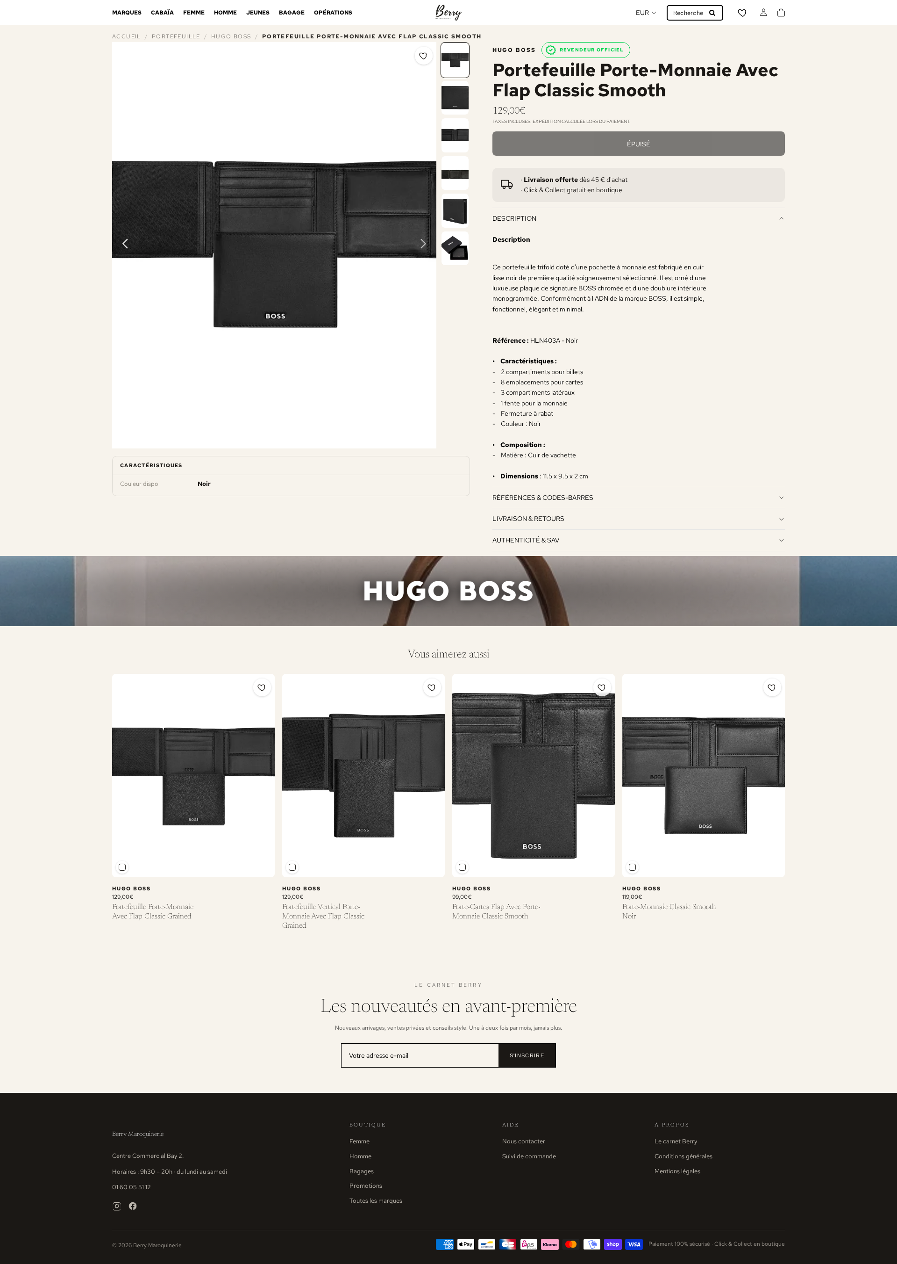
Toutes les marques (375, 1201)
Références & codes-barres (542, 497)
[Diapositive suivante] (425, 245)
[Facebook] (132, 1206)
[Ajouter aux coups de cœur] (424, 56)
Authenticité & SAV (525, 539)
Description (514, 218)
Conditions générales (683, 1156)
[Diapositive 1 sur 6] (455, 60)
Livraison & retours (528, 518)
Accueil (126, 36)
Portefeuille (176, 36)
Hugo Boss (231, 36)
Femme (359, 1141)
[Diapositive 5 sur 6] (455, 211)
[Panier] (781, 12)
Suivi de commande (529, 1156)
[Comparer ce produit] (122, 867)
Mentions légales (677, 1171)
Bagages (361, 1171)
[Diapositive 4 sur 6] (455, 173)
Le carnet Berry (676, 1141)
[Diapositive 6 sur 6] (455, 248)
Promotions (365, 1186)
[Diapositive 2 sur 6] (455, 98)
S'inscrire (527, 1055)
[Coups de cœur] (743, 12)
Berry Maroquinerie (138, 1134)
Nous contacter (523, 1141)
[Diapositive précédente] (122, 245)
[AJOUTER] (260, 862)
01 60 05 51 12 (131, 1187)
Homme (360, 1156)
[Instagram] (116, 1206)
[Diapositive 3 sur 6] (455, 135)
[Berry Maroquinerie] (448, 13)
